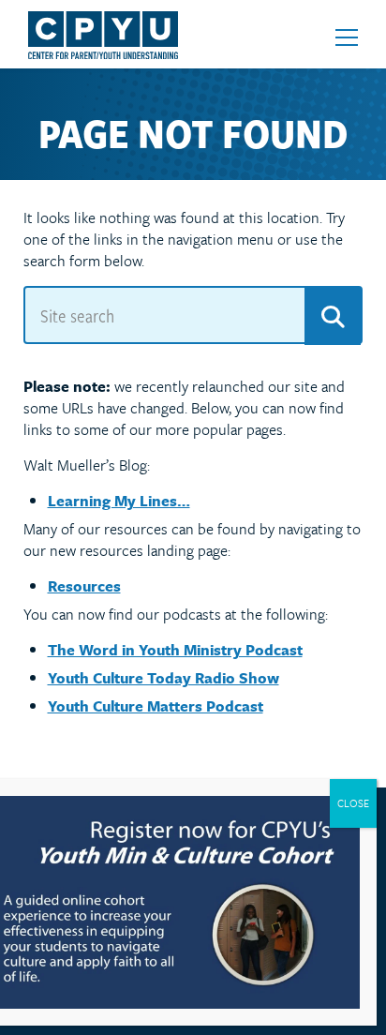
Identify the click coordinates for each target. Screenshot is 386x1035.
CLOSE (353, 803)
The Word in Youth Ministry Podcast (175, 649)
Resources (84, 586)
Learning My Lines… (119, 500)
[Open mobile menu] (346, 37)
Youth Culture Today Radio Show (163, 678)
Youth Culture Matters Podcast (155, 706)
